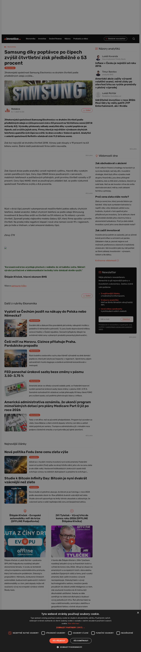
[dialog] (70, 631)
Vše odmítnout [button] (81, 640)
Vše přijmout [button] (59, 640)
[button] (70, 627)
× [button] (138, 613)
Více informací (73, 623)
